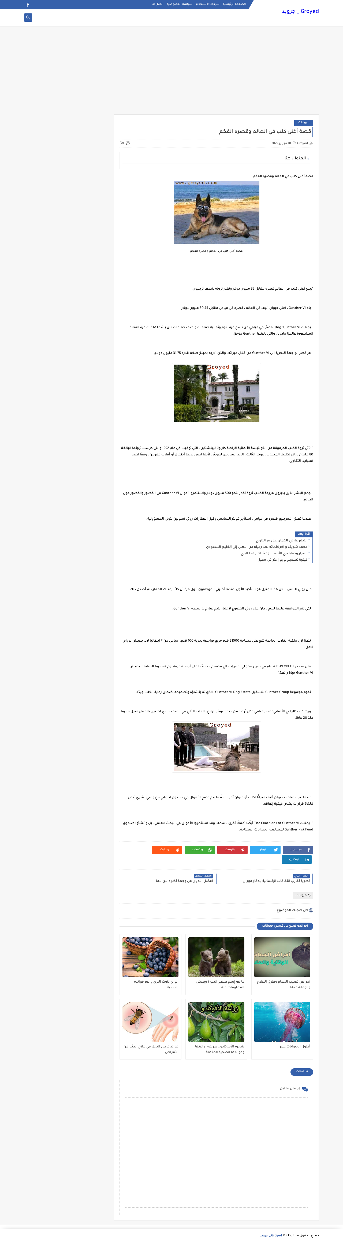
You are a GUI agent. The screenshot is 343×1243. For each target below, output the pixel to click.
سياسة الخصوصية (179, 4)
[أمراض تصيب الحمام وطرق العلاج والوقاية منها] (282, 957)
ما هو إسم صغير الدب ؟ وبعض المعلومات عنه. (220, 985)
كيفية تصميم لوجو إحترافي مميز (283, 560)
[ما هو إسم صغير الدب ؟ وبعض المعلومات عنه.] (216, 957)
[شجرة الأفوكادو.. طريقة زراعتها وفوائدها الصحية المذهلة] (216, 1022)
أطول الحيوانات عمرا (294, 1047)
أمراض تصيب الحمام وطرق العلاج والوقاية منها (283, 985)
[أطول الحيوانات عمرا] (282, 1022)
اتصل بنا (157, 4)
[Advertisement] (171, 72)
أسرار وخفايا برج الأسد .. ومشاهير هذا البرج (274, 554)
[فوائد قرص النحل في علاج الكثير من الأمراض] (150, 1022)
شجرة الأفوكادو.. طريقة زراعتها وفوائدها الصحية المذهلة (219, 1049)
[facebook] (27, 4)
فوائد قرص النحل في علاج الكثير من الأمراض (151, 1049)
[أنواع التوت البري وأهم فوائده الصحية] (150, 957)
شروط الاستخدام (207, 4)
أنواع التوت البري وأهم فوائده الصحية (156, 985)
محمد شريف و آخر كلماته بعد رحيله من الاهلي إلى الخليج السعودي (257, 547)
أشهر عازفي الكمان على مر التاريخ (282, 541)
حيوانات (303, 123)
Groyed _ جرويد (300, 12)
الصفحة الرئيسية (234, 4)
